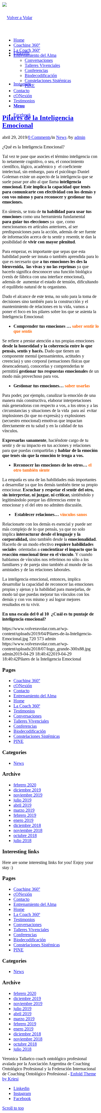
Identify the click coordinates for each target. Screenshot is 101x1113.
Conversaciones (39, 60)
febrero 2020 (24, 784)
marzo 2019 (24, 810)
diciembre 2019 (27, 790)
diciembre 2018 (27, 825)
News (61, 137)
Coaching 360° (26, 45)
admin (79, 137)
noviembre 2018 (27, 830)
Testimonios (24, 100)
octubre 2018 (25, 835)
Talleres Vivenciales (42, 65)
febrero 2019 (24, 815)
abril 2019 (22, 805)
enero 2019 (23, 820)
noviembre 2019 (27, 795)
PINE (30, 85)
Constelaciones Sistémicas (48, 80)
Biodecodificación (41, 75)
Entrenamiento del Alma (34, 55)
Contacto (21, 90)
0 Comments (39, 137)
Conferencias (36, 70)
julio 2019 (22, 800)
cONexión (22, 95)
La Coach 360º (26, 50)
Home (18, 40)
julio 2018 (22, 840)
